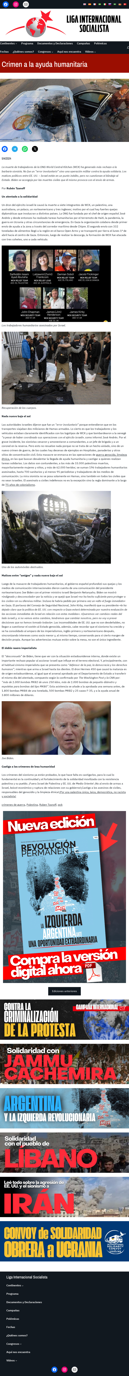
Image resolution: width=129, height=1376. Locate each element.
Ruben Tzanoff (47, 804)
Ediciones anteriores (64, 991)
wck (60, 804)
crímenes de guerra (13, 804)
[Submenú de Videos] (95, 52)
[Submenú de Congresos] (52, 52)
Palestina (32, 804)
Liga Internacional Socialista (26, 1277)
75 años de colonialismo (20, 484)
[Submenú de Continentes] (16, 43)
